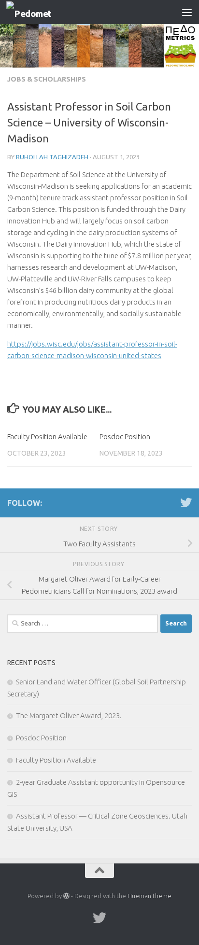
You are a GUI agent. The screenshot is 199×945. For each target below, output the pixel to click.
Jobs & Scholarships (46, 79)
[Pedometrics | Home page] (36, 12)
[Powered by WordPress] (66, 896)
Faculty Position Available (47, 436)
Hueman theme (149, 895)
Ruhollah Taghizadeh (52, 156)
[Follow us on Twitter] (186, 502)
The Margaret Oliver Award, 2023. (69, 715)
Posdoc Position (125, 436)
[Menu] (187, 12)
